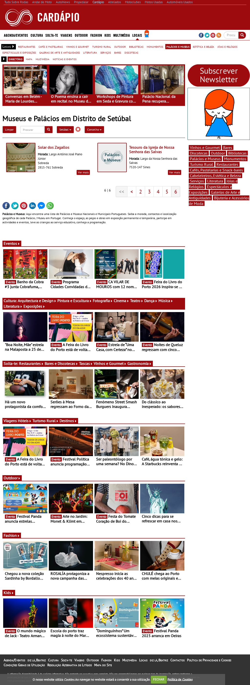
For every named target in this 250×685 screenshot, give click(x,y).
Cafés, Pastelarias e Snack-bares (216, 170)
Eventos (10, 243)
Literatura (12, 306)
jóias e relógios (227, 46)
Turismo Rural (44, 420)
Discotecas (199, 153)
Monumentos (235, 158)
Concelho (93, 129)
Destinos (67, 420)
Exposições (32, 306)
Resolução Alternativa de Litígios (69, 665)
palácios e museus (178, 46)
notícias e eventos (64, 59)
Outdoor (81, 35)
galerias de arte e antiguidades (59, 52)
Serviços (197, 181)
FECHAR (158, 679)
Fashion (96, 35)
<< (121, 191)
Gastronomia (138, 363)
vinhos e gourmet (77, 46)
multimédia (42, 59)
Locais (143, 660)
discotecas (131, 52)
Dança (149, 300)
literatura (90, 52)
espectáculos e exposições (19, 52)
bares (117, 52)
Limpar (9, 129)
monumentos (155, 46)
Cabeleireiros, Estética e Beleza (215, 175)
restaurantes (26, 46)
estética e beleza (203, 46)
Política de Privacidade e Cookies (209, 660)
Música (164, 300)
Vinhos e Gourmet (109, 363)
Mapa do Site (103, 665)
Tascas (84, 363)
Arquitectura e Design (35, 300)
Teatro (135, 300)
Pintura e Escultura (73, 300)
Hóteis (23, 420)
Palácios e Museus (205, 158)
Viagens (79, 660)
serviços (105, 52)
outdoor (120, 46)
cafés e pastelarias (51, 46)
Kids (107, 35)
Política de (179, 679)
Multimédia (129, 660)
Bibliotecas (237, 153)
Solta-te (66, 660)
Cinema (120, 300)
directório (15, 59)
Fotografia (101, 300)
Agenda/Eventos (16, 35)
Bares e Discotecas (60, 363)
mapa (29, 59)
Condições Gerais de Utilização (24, 665)
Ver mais (83, 172)
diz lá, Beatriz (37, 660)
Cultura (53, 660)
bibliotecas (136, 46)
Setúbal (64, 129)
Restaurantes (30, 363)
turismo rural (101, 46)
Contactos (177, 660)
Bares (227, 147)
